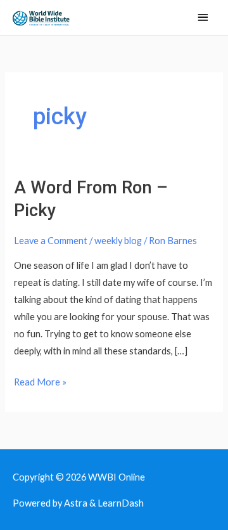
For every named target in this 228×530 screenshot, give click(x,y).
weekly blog (118, 240)
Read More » (40, 380)
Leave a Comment (50, 240)
